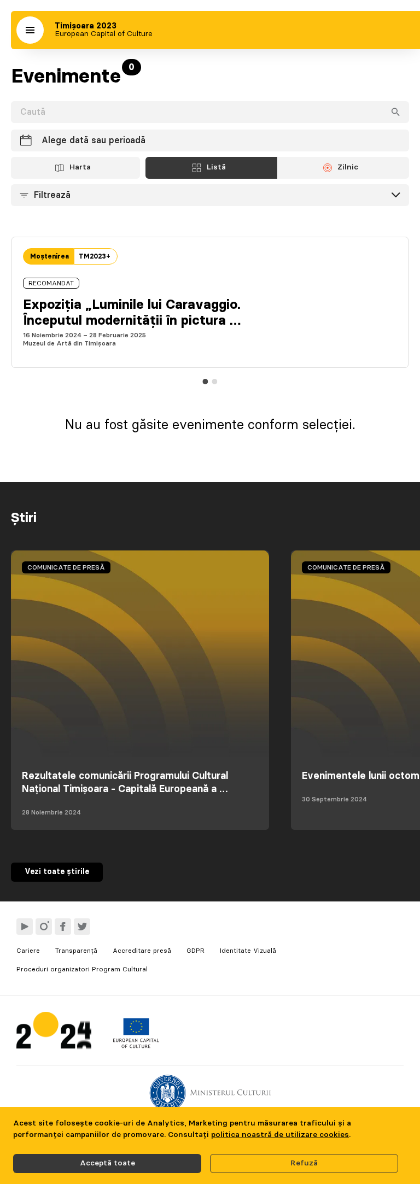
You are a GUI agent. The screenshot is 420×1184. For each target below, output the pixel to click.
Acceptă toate (107, 1163)
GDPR (195, 950)
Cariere (28, 950)
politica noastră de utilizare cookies (280, 1135)
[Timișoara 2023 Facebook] (63, 926)
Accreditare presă (142, 950)
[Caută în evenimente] (395, 112)
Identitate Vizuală (248, 950)
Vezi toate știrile (57, 872)
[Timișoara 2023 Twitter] (82, 926)
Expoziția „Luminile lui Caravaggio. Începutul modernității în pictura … (132, 312)
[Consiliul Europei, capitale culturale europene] (136, 1045)
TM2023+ (94, 256)
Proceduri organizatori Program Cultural (82, 969)
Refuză (304, 1163)
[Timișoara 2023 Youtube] (24, 926)
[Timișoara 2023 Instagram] (44, 926)
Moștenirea (49, 256)
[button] (30, 30)
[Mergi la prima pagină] (53, 1033)
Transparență (76, 950)
